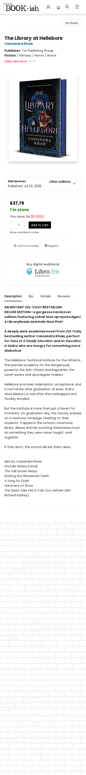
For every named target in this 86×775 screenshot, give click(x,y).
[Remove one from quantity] (13, 225)
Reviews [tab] (64, 296)
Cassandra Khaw (18, 43)
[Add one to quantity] (24, 225)
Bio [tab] (31, 296)
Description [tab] (13, 296)
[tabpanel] (43, 408)
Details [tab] (45, 296)
